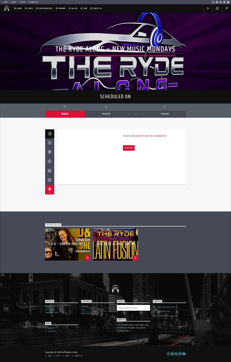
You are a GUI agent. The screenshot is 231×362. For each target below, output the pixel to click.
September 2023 (51, 312)
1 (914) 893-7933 (163, 311)
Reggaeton (128, 231)
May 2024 (49, 306)
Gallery (74, 8)
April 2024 (49, 309)
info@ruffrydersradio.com (167, 316)
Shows (19, 8)
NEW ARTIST (140, 136)
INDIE (133, 136)
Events (30, 8)
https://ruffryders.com (166, 307)
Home (50, 328)
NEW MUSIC (149, 136)
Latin (96, 231)
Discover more (123, 330)
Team (6, 2)
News (83, 310)
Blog (14, 2)
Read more (129, 147)
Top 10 (23, 2)
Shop (85, 8)
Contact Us (34, 2)
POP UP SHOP (86, 313)
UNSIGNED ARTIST (160, 136)
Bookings (62, 8)
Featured (84, 306)
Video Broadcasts (46, 8)
